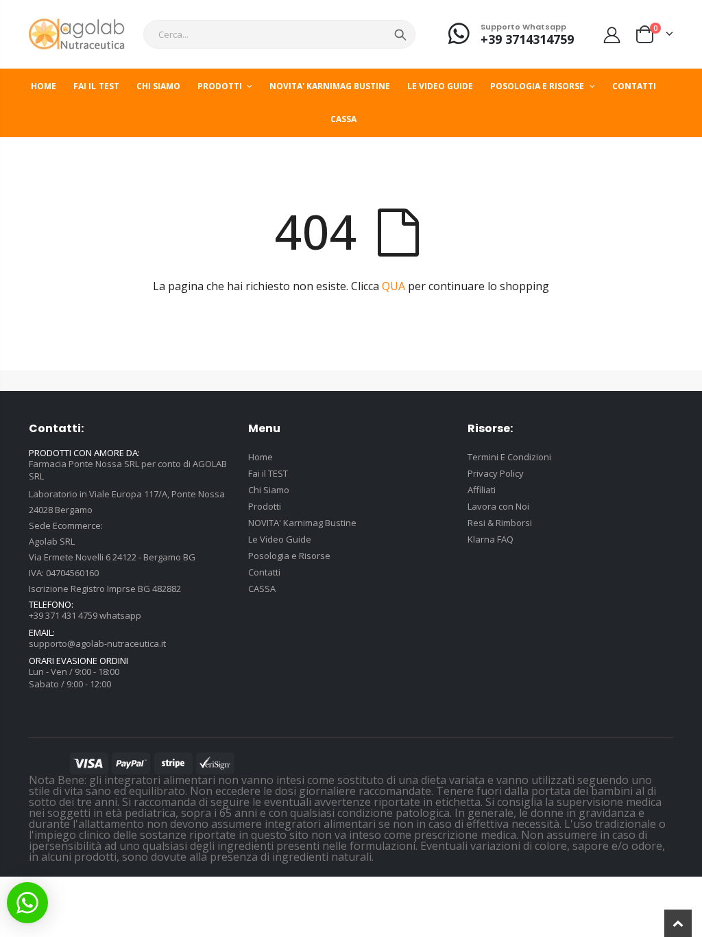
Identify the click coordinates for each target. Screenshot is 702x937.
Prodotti (264, 506)
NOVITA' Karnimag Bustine (302, 523)
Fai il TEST (268, 473)
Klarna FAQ (490, 539)
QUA (393, 286)
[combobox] (279, 34)
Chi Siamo (268, 490)
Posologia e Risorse (289, 555)
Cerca (400, 34)
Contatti (264, 572)
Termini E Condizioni (509, 457)
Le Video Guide (279, 539)
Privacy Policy (496, 473)
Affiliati (482, 490)
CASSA (262, 588)
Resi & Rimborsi (500, 523)
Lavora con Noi (498, 506)
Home (260, 457)
